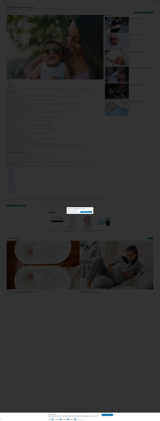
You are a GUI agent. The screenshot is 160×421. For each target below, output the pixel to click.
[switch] (61, 419)
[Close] (92, 208)
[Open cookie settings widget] (1, 419)
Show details (80, 419)
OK (107, 414)
